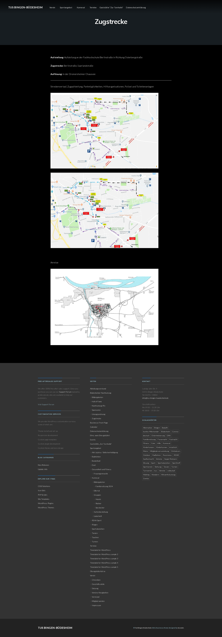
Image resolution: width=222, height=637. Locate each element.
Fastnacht (173, 439)
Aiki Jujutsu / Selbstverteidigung (105, 452)
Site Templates (43, 499)
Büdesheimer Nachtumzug (100, 393)
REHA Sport (96, 520)
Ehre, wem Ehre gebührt (100, 435)
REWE (176, 455)
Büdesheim (165, 431)
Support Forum (65, 392)
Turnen (95, 541)
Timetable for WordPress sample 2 (104, 554)
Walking (146, 475)
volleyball (171, 471)
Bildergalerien (97, 397)
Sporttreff (176, 463)
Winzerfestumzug (168, 475)
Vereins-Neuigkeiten (100, 593)
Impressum (96, 605)
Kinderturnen (161, 447)
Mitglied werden (98, 601)
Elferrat (97, 491)
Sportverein (148, 467)
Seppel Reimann (170, 459)
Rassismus (167, 455)
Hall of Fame (97, 401)
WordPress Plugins (45, 503)
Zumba (146, 478)
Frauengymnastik (101, 473)
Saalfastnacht (148, 459)
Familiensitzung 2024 (104, 486)
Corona (175, 431)
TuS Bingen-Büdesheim (25, 7)
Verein (52, 7)
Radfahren (156, 455)
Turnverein (147, 471)
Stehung (158, 467)
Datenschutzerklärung (136, 7)
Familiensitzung (149, 439)
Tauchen (95, 537)
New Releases (43, 465)
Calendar (93, 427)
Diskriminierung (158, 435)
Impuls (98, 499)
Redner (98, 503)
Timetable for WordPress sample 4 (104, 563)
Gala (153, 443)
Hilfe (159, 443)
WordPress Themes (46, 507)
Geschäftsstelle (98, 584)
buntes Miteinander (151, 431)
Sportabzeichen (98, 529)
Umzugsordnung (98, 414)
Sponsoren (96, 410)
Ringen (94, 525)
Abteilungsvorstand (98, 389)
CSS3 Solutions (44, 486)
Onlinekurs (175, 451)
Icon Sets (41, 490)
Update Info (42, 469)
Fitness (146, 443)
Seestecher (100, 508)
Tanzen (95, 533)
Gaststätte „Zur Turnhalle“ (101, 444)
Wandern (155, 475)
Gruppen (97, 495)
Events (93, 440)
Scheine (159, 459)
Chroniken (96, 580)
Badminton (96, 457)
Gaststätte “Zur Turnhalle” (111, 7)
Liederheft (98, 516)
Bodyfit (165, 428)
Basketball (96, 461)
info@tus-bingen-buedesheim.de (155, 398)
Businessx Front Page (99, 423)
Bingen (157, 428)
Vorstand (95, 597)
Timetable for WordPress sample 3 (104, 558)
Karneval (81, 7)
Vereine (162, 471)
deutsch (146, 435)
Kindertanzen (148, 447)
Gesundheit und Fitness (101, 469)
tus (155, 471)
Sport (153, 463)
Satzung (95, 588)
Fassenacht (162, 439)
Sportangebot (66, 7)
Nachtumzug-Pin (98, 406)
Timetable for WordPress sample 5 (104, 567)
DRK (169, 435)
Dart (94, 465)
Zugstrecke (96, 418)
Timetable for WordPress (100, 550)
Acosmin (181, 628)
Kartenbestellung (101, 512)
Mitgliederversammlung (159, 451)
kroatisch (173, 447)
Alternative (147, 428)
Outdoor (146, 455)
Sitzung (146, 463)
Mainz (145, 451)
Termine (93, 7)
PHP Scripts (42, 495)
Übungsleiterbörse (97, 571)
